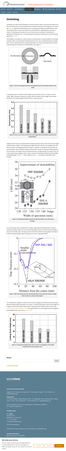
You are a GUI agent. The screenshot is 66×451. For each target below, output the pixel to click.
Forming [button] (29, 9)
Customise (38, 446)
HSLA (36, 155)
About (10, 9)
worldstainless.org (41, 428)
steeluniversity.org (20, 428)
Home (4, 9)
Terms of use (20, 404)
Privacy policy (28, 404)
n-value (15, 36)
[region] (33, 444)
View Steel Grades (13, 365)
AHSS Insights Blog (49, 9)
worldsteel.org (10, 428)
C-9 (37, 135)
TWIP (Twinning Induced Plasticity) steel (17, 308)
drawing (11, 28)
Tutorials (3, 12)
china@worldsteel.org (45, 401)
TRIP (22, 155)
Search (59, 9)
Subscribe (15, 12)
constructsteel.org (30, 428)
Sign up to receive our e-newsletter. (16, 435)
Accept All (59, 446)
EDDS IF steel (28, 310)
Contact (9, 12)
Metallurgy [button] (19, 9)
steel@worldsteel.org (12, 394)
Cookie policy (36, 404)
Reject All (48, 446)
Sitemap (43, 404)
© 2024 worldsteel (11, 404)
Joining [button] (38, 9)
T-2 (35, 220)
